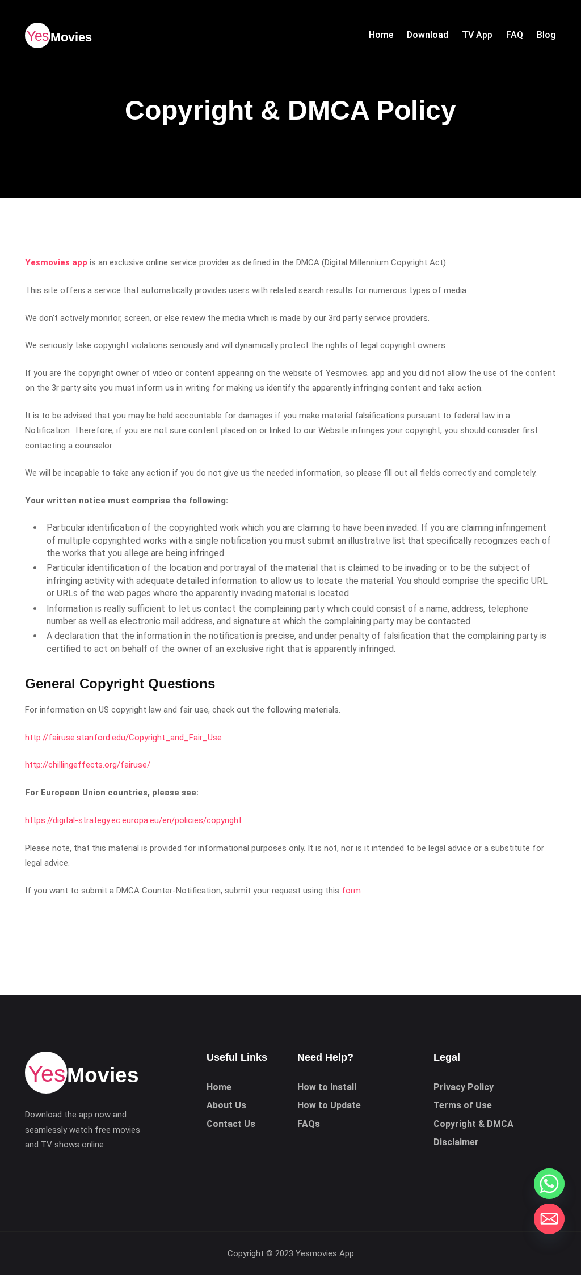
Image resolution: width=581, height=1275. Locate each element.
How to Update (329, 1105)
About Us (226, 1105)
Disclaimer (456, 1142)
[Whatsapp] (549, 1183)
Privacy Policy (463, 1087)
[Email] (549, 1219)
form (351, 891)
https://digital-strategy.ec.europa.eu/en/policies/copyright (133, 820)
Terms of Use (462, 1105)
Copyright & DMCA (473, 1124)
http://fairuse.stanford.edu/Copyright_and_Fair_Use (123, 737)
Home (219, 1087)
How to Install (326, 1087)
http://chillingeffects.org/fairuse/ (87, 765)
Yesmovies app (56, 262)
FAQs (308, 1124)
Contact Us (231, 1124)
